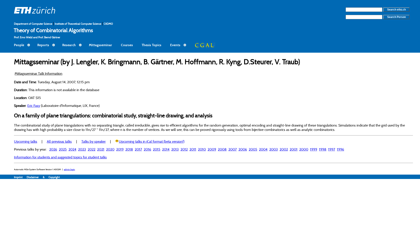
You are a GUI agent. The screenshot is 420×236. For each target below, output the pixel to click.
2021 (100, 149)
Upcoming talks (25, 141)
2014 (166, 149)
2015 (156, 149)
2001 (294, 149)
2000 (303, 149)
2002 (284, 149)
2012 (184, 149)
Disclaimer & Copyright (43, 177)
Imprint (20, 177)
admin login (69, 169)
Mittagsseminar (100, 45)
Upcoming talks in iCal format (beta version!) (151, 141)
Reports (43, 45)
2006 (242, 149)
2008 (222, 149)
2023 (82, 149)
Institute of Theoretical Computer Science (78, 23)
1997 (331, 149)
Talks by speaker (93, 141)
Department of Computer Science (33, 23)
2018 (129, 149)
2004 (263, 149)
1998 (322, 149)
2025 (63, 149)
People (19, 45)
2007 (232, 149)
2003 (273, 149)
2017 (138, 149)
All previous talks (59, 141)
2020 (110, 149)
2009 (212, 149)
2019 (120, 149)
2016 (147, 149)
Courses (127, 45)
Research (69, 45)
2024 (72, 149)
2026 (53, 149)
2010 (202, 149)
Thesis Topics (151, 45)
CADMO (108, 23)
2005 (253, 149)
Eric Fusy (33, 105)
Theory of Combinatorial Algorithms (53, 30)
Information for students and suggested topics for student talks (60, 157)
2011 (192, 149)
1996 (340, 149)
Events (175, 45)
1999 (313, 149)
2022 (91, 149)
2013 (175, 149)
